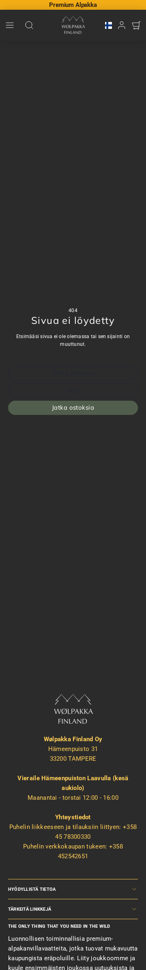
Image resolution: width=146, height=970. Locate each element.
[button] (9, 25)
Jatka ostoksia (73, 407)
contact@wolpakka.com (73, 866)
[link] (108, 25)
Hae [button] (73, 390)
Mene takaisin (73, 373)
